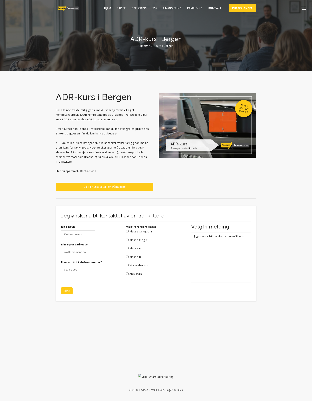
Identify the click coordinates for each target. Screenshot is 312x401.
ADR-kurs (135, 274)
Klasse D (135, 257)
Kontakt (215, 8)
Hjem (107, 8)
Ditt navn (68, 226)
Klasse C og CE (139, 240)
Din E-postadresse (74, 244)
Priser (121, 8)
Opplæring (139, 8)
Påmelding (195, 8)
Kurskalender (242, 8)
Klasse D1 (136, 248)
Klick (180, 390)
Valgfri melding (210, 226)
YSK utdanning (138, 265)
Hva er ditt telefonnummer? (81, 262)
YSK (155, 8)
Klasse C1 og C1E (141, 231)
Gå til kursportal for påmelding (104, 186)
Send (67, 291)
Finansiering (172, 8)
